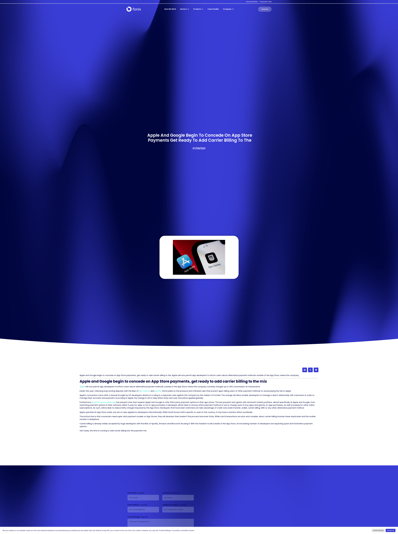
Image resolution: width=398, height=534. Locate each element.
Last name (167, 493)
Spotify (158, 391)
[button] (184, 9)
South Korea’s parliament (103, 402)
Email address (133, 505)
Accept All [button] (390, 530)
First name (132, 493)
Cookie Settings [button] (378, 530)
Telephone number (170, 505)
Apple (82, 386)
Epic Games (144, 391)
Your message (133, 517)
